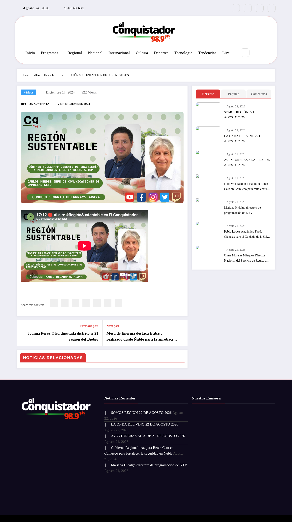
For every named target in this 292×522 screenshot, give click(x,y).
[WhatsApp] (107, 303)
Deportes (161, 53)
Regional (75, 53)
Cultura (142, 53)
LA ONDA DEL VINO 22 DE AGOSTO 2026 (243, 138)
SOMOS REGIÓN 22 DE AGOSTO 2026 (240, 114)
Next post (112, 326)
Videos (29, 92)
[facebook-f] (236, 8)
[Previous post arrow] (22, 333)
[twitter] (65, 303)
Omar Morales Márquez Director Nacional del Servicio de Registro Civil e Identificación (245, 258)
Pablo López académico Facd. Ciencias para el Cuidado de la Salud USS (247, 234)
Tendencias (207, 53)
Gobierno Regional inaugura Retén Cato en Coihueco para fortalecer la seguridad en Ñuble (246, 187)
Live (226, 53)
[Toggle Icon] (266, 53)
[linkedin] (75, 303)
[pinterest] (97, 303)
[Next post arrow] (182, 333)
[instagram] (260, 8)
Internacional (119, 53)
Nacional (95, 53)
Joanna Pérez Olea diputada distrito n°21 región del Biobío (63, 336)
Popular (233, 93)
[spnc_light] (257, 53)
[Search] (245, 52)
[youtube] (272, 8)
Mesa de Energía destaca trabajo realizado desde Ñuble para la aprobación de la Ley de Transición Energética (141, 336)
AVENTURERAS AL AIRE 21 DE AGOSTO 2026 (247, 162)
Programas (49, 53)
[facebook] (54, 303)
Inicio (30, 53)
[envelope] (86, 303)
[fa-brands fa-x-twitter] (248, 8)
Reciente (208, 93)
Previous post (89, 326)
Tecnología (183, 53)
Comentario (259, 93)
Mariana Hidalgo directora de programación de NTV (242, 210)
